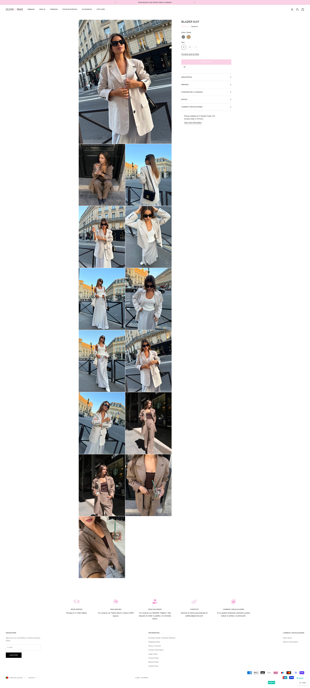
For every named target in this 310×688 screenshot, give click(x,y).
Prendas (54, 9)
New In (42, 9)
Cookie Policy (153, 666)
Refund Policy (153, 662)
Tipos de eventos (69, 9)
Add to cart (206, 62)
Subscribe (13, 655)
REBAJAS (31, 9)
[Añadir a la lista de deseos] (184, 67)
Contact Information (155, 650)
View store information (193, 122)
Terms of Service (154, 646)
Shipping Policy (154, 642)
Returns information (290, 642)
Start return (287, 638)
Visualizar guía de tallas (190, 54)
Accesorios (87, 9)
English (32, 678)
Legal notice (152, 654)
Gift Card (101, 9)
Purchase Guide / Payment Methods (161, 638)
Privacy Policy (153, 658)
